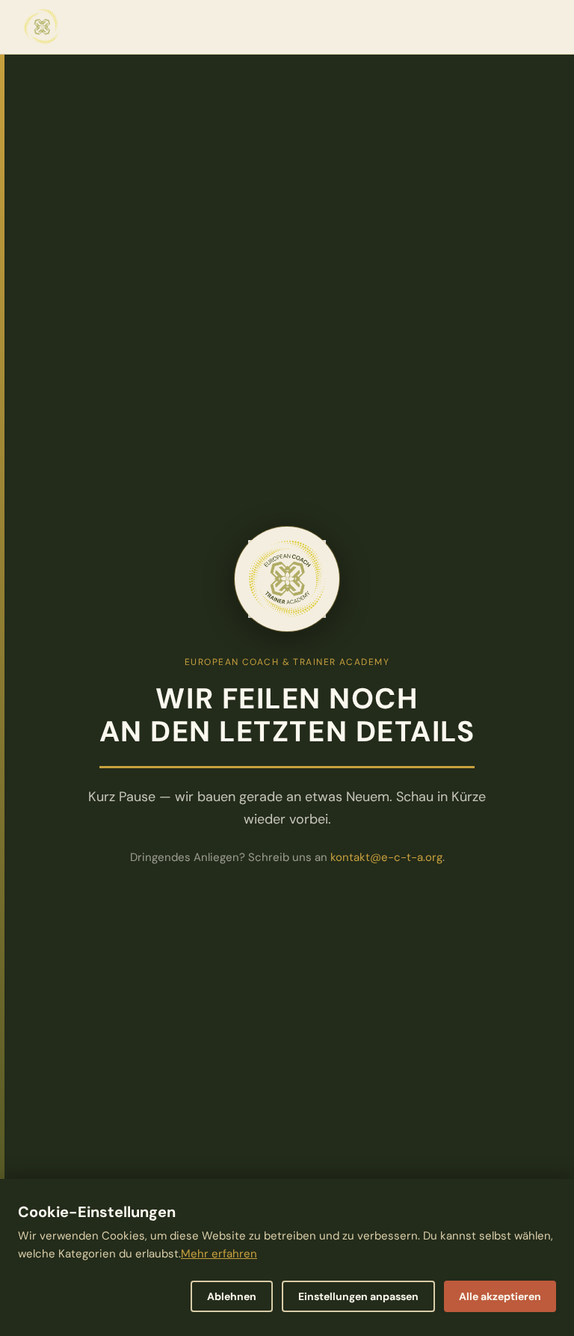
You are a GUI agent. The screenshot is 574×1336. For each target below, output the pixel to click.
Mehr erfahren (219, 1253)
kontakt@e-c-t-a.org (386, 857)
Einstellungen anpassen (358, 1296)
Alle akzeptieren (500, 1296)
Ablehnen (231, 1296)
